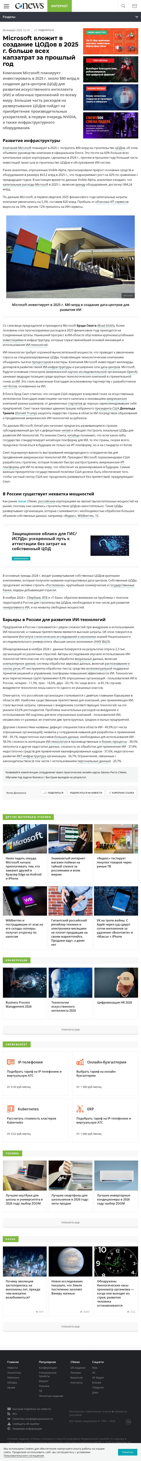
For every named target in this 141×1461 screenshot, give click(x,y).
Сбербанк (34, 598)
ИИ (17, 381)
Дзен (95, 1392)
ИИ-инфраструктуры (57, 367)
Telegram (98, 1387)
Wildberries (86, 516)
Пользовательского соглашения (24, 1455)
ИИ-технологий (37, 345)
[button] (123, 6)
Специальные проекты (48, 1374)
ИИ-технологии (57, 742)
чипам (66, 430)
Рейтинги (13, 1377)
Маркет (43, 1381)
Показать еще (70, 1029)
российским (46, 501)
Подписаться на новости (86, 792)
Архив (11, 1387)
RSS (14, 1414)
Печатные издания (51, 1396)
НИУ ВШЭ (102, 642)
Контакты (76, 1382)
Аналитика (14, 1372)
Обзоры (12, 1382)
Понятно (127, 1452)
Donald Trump (26, 413)
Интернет (59, 6)
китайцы (74, 435)
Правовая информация (27, 1428)
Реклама (75, 1372)
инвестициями (13, 340)
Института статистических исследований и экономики (57, 637)
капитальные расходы (18, 184)
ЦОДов (120, 148)
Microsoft (41, 184)
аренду (80, 184)
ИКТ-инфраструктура (31, 756)
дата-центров (110, 367)
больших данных (66, 737)
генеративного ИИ (16, 607)
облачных (102, 202)
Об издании (78, 1367)
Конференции (48, 1367)
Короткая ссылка (123, 792)
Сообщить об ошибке (25, 1423)
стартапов (75, 403)
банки (7, 590)
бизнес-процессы (114, 742)
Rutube (96, 1382)
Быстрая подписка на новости (31, 1409)
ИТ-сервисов (119, 202)
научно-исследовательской (87, 372)
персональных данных (93, 761)
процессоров (41, 362)
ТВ (40, 1391)
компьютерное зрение (19, 664)
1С (97, 516)
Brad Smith (106, 326)
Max (94, 1367)
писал (22, 501)
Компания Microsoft (17, 148)
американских (116, 399)
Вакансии (76, 1377)
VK (93, 1372)
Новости (12, 1367)
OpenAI (132, 372)
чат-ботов (10, 386)
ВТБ (45, 598)
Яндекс (70, 516)
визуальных (83, 659)
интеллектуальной (99, 668)
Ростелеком (55, 585)
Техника (44, 1386)
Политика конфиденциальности (32, 1419)
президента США (107, 408)
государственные (122, 585)
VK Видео (98, 1377)
